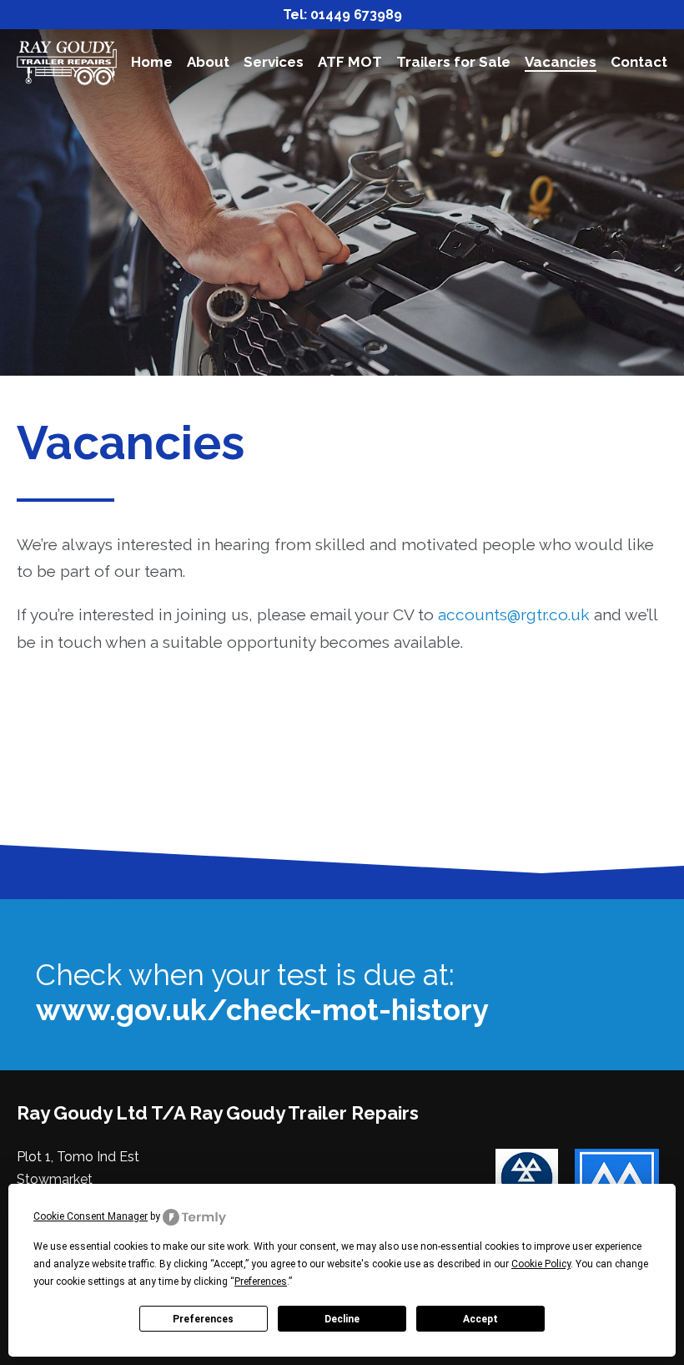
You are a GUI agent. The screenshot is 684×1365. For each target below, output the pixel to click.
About (208, 61)
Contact (639, 61)
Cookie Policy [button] (541, 1264)
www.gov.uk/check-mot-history (262, 1010)
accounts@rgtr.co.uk (514, 614)
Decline (342, 1319)
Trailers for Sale (453, 61)
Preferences (203, 1319)
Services (274, 61)
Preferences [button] (260, 1281)
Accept (480, 1319)
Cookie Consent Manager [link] (90, 1216)
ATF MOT (350, 61)
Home (152, 61)
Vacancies (560, 61)
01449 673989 (356, 15)
